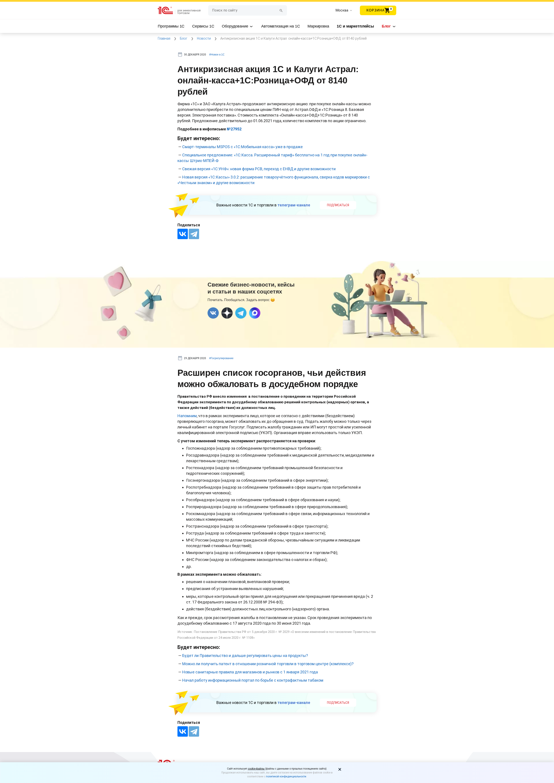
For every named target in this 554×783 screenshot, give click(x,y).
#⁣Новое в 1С (217, 54)
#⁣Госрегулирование (221, 358)
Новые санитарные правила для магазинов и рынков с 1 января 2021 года (250, 672)
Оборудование (235, 26)
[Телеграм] (240, 313)
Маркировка (318, 26)
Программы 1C (171, 26)
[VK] (213, 313)
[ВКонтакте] (182, 234)
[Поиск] (281, 10)
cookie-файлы (256, 768)
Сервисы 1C (203, 26)
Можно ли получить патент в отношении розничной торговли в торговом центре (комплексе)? (268, 663)
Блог (387, 26)
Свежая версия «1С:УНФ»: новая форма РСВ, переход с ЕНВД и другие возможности (259, 169)
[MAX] (254, 313)
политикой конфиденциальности (286, 776)
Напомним (187, 415)
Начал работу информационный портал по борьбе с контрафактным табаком (252, 680)
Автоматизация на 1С (280, 26)
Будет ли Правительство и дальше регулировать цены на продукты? (245, 655)
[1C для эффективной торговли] (183, 10)
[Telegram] (194, 234)
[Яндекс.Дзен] (227, 313)
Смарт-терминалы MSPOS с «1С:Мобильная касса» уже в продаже (242, 146)
